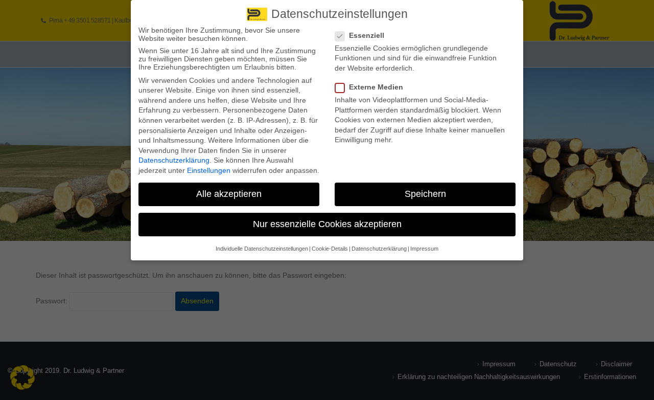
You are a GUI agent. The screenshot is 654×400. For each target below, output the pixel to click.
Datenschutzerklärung (173, 160)
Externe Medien (376, 87)
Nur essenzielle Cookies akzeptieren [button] (327, 224)
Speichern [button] (425, 194)
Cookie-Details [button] (330, 249)
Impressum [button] (424, 249)
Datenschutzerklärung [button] (379, 249)
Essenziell (366, 35)
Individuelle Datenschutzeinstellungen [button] (262, 249)
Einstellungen (208, 170)
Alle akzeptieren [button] (229, 194)
